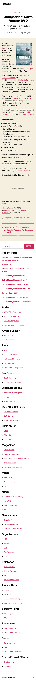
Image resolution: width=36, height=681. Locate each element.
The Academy (9, 552)
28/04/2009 (27, 33)
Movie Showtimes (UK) (12, 628)
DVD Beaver (8, 416)
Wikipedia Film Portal (11, 580)
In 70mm (7, 397)
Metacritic (7, 594)
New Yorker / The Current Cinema (16, 458)
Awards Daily (9, 335)
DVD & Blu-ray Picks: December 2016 (16, 302)
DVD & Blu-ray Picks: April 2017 (14, 280)
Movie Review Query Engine (14, 603)
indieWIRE (7, 501)
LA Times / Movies (11, 524)
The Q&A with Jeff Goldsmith (14, 325)
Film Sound (8, 647)
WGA (5, 556)
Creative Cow (9, 662)
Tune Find (7, 486)
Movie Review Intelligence (13, 599)
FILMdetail (6, 4)
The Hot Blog (9, 363)
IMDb (6, 575)
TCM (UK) (7, 435)
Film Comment (9, 450)
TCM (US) (7, 439)
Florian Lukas (23, 80)
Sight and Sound (10, 463)
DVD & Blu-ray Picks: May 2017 (14, 276)
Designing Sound (10, 643)
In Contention (9, 340)
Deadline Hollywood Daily (13, 497)
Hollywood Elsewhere (12, 359)
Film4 (6, 431)
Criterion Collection (11, 412)
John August (8, 614)
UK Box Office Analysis (12, 382)
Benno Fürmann (8, 78)
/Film (5, 350)
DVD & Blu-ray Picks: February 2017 (16, 289)
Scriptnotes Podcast (11, 316)
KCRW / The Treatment (12, 312)
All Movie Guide (9, 567)
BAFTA (6, 543)
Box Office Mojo (10, 378)
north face (26, 218)
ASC (5, 539)
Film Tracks (8, 478)
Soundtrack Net (10, 482)
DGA (5, 548)
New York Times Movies (13, 529)
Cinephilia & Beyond (11, 355)
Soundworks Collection (12, 652)
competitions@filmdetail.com (22, 171)
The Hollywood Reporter (13, 467)
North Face (7, 208)
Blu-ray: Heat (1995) (10, 293)
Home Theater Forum (12, 420)
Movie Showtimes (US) (12, 633)
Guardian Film (9, 520)
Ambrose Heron (14, 33)
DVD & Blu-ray (17, 218)
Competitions (17, 12)
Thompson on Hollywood (13, 368)
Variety (6, 510)
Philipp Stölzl (28, 115)
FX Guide (7, 666)
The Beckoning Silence (22, 98)
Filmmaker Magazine (11, 454)
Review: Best (7, 264)
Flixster (6, 590)
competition (8, 218)
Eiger (31, 69)
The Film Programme (11, 321)
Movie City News (10, 505)
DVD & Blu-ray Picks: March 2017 (15, 284)
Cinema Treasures (10, 571)
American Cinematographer (14, 393)
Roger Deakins (9, 401)
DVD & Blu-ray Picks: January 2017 (15, 297)
